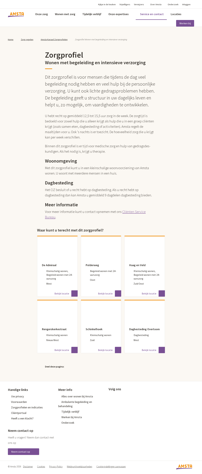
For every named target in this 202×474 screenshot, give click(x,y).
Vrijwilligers (124, 4)
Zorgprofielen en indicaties (27, 407)
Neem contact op (20, 451)
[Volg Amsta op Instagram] (131, 396)
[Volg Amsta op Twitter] (115, 396)
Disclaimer (28, 466)
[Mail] (90, 366)
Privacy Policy (56, 466)
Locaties (176, 14)
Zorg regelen (27, 39)
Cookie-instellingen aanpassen (111, 466)
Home (10, 39)
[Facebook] (77, 366)
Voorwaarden (19, 402)
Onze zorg (41, 14)
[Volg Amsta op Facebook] (110, 396)
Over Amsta (155, 4)
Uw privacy (17, 396)
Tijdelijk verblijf (91, 14)
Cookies (41, 466)
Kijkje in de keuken (107, 4)
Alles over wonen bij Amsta (77, 396)
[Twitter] (70, 366)
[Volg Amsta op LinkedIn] (120, 396)
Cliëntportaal (18, 413)
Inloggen (186, 4)
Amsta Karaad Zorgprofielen (54, 39)
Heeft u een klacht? (22, 418)
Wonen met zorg (65, 14)
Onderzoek (173, 4)
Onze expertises (118, 14)
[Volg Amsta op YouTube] (125, 396)
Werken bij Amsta (71, 417)
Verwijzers (139, 4)
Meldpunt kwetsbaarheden (79, 466)
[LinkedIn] (83, 366)
